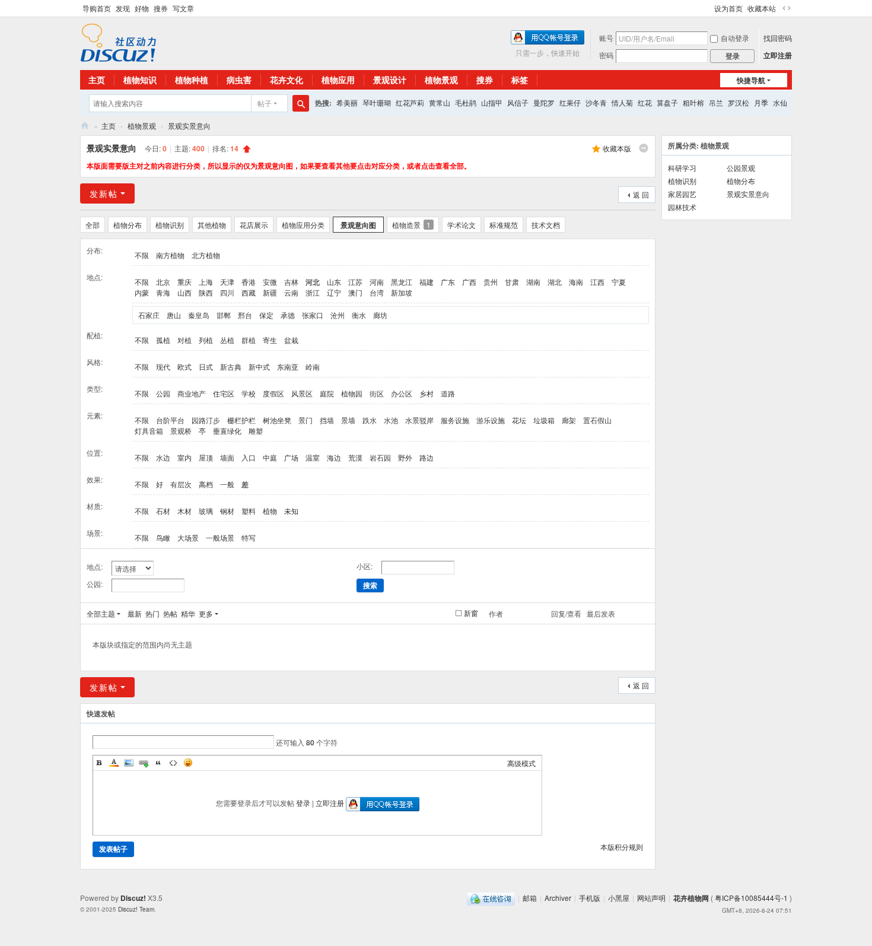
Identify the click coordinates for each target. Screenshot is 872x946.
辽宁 (334, 292)
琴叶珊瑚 (376, 102)
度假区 (273, 393)
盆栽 (291, 340)
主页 (96, 79)
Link (143, 763)
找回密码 (777, 38)
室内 (184, 457)
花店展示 (254, 225)
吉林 (291, 282)
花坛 (519, 420)
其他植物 (212, 225)
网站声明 (651, 898)
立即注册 (777, 55)
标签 (519, 79)
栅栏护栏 (241, 420)
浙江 (312, 292)
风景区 (302, 393)
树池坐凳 (277, 420)
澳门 (355, 292)
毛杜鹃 (465, 102)
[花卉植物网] (118, 41)
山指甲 (491, 102)
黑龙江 (401, 282)
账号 (606, 38)
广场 (291, 457)
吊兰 (716, 102)
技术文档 (546, 225)
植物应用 (338, 79)
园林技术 (682, 207)
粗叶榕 (693, 102)
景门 (305, 420)
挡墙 (327, 420)
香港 (248, 282)
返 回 (641, 194)
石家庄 (149, 315)
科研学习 (682, 168)
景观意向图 (358, 225)
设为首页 (728, 8)
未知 (291, 511)
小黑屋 (618, 898)
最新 (135, 613)
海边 (334, 457)
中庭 (270, 457)
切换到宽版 (786, 8)
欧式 (184, 366)
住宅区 (223, 393)
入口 (248, 457)
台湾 (377, 292)
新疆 (270, 292)
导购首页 (96, 8)
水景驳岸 (419, 420)
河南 (377, 282)
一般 (227, 484)
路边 (426, 457)
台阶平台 (170, 420)
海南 (576, 282)
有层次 (181, 484)
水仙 (780, 102)
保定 (266, 315)
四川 (227, 292)
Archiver (558, 898)
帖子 (264, 103)
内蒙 (142, 292)
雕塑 (256, 431)
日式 (206, 366)
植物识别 (169, 225)
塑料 (248, 511)
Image (129, 763)
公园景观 (741, 168)
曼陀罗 (544, 102)
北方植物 (206, 255)
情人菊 (622, 102)
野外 (405, 457)
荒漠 (355, 457)
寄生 (270, 340)
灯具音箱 (149, 431)
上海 (206, 282)
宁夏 (619, 282)
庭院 (327, 393)
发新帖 (104, 193)
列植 (206, 340)
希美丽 (347, 102)
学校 (248, 393)
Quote (158, 763)
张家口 (312, 315)
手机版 (589, 898)
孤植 (163, 340)
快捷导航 (751, 80)
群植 (248, 340)
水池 (391, 420)
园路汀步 (206, 420)
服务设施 (455, 420)
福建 (426, 282)
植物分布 (127, 225)
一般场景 (220, 537)
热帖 (170, 613)
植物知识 (140, 79)
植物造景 (411, 225)
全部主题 (101, 613)
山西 (184, 292)
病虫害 (239, 79)
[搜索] (300, 103)
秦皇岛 (198, 315)
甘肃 (512, 282)
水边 (163, 457)
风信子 (518, 102)
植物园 (351, 393)
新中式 (259, 366)
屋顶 (206, 457)
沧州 (337, 315)
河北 (312, 282)
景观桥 (181, 431)
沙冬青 (596, 102)
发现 (123, 8)
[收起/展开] (643, 148)
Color (114, 763)
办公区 (401, 393)
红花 (645, 102)
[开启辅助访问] (709, 8)
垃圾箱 (544, 420)
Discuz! (133, 898)
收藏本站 (761, 8)
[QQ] (491, 898)
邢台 (245, 315)
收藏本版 (617, 148)
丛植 (227, 340)
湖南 (533, 282)
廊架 (569, 420)
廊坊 (380, 315)
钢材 (227, 511)
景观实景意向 (189, 125)
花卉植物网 (85, 125)
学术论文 (461, 225)
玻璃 (206, 511)
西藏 (248, 292)
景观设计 (389, 79)
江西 (597, 282)
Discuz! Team (136, 909)
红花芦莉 (410, 102)
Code (173, 763)
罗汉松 (738, 102)
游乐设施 (490, 420)
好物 (142, 8)
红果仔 (570, 102)
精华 (188, 613)
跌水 (369, 420)
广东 (448, 282)
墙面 (227, 457)
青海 (163, 292)
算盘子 (667, 102)
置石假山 (597, 420)
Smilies (188, 763)
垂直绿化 (227, 431)
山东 (334, 282)
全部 (92, 225)
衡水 (359, 315)
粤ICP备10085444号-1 (751, 898)
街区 (377, 393)
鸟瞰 (163, 537)
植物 (270, 511)
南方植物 (170, 255)
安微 (270, 282)
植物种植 (191, 79)
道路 (448, 393)
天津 (227, 282)
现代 (163, 366)
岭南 (312, 366)
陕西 (206, 292)
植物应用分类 (303, 225)
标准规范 (503, 225)
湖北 (555, 282)
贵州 (490, 282)
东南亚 (287, 366)
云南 (291, 292)
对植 (184, 340)
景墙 (348, 420)
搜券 (161, 8)
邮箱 (530, 898)
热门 (152, 613)
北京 (163, 282)
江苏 (355, 282)
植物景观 (441, 79)
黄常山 (439, 102)
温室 (312, 457)
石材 (163, 511)
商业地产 (191, 393)
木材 (184, 511)
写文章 (183, 8)
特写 (248, 537)
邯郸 (224, 315)
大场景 (188, 537)
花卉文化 (286, 79)
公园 (163, 393)
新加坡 (401, 292)
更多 (206, 613)
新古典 (230, 366)
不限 (142, 255)
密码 (606, 55)
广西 (469, 282)
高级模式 (521, 763)
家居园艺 (682, 194)
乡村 (426, 393)
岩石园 (380, 457)
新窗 (471, 613)
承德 (288, 315)
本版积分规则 (621, 847)
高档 (206, 484)
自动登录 (735, 38)
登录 (303, 803)
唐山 (174, 315)
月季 (761, 102)
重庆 (184, 282)
